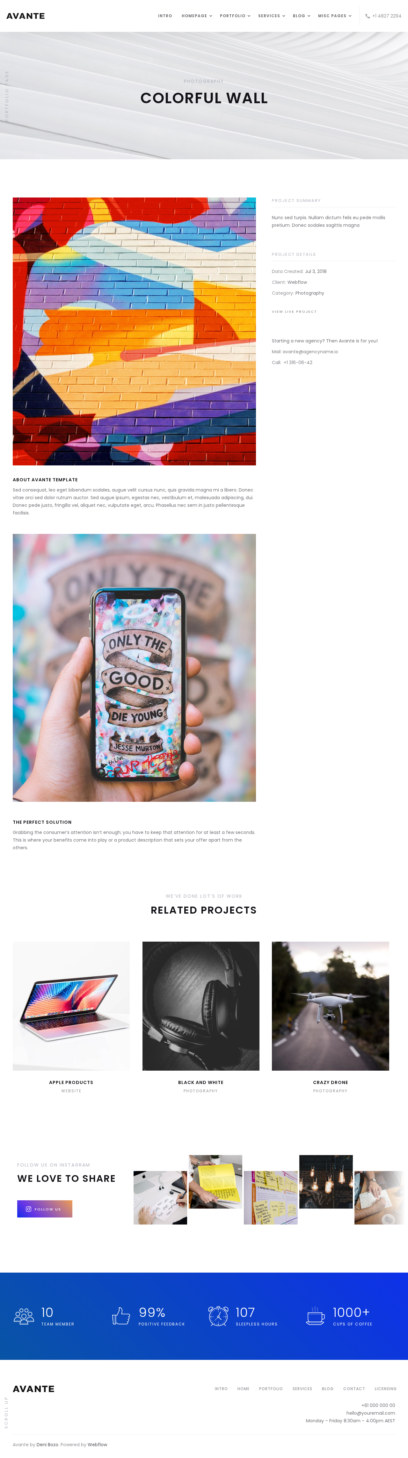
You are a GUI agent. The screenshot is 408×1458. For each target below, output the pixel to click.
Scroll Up (6, 1412)
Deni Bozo (47, 1444)
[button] (194, 15)
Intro (165, 15)
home (243, 1388)
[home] (79, 15)
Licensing (386, 1388)
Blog (328, 1388)
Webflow (97, 1444)
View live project (294, 311)
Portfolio (271, 1388)
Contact (354, 1388)
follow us (48, 1209)
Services (302, 1388)
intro (221, 1388)
